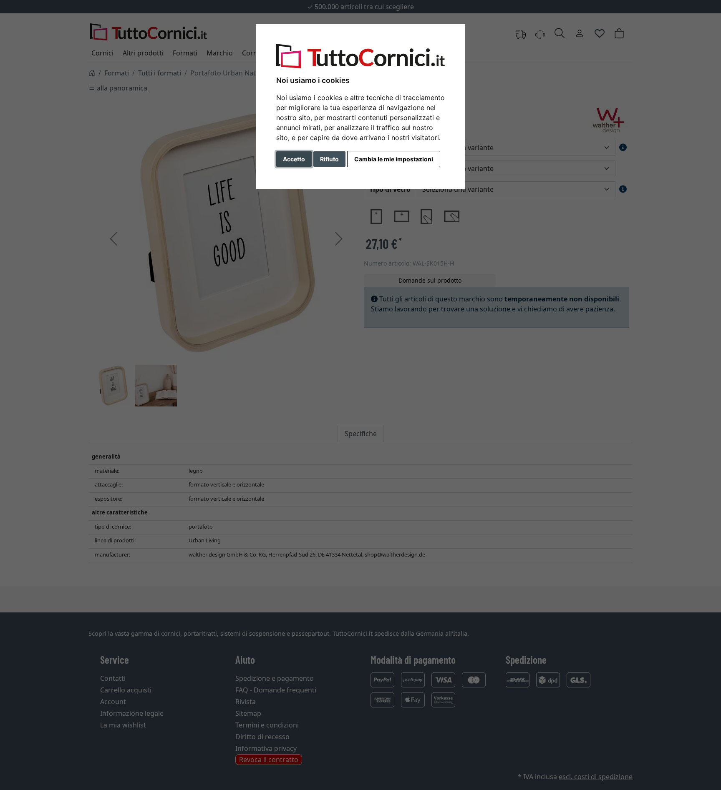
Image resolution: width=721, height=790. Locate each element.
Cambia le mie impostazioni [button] (393, 159)
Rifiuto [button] (329, 159)
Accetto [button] (294, 159)
